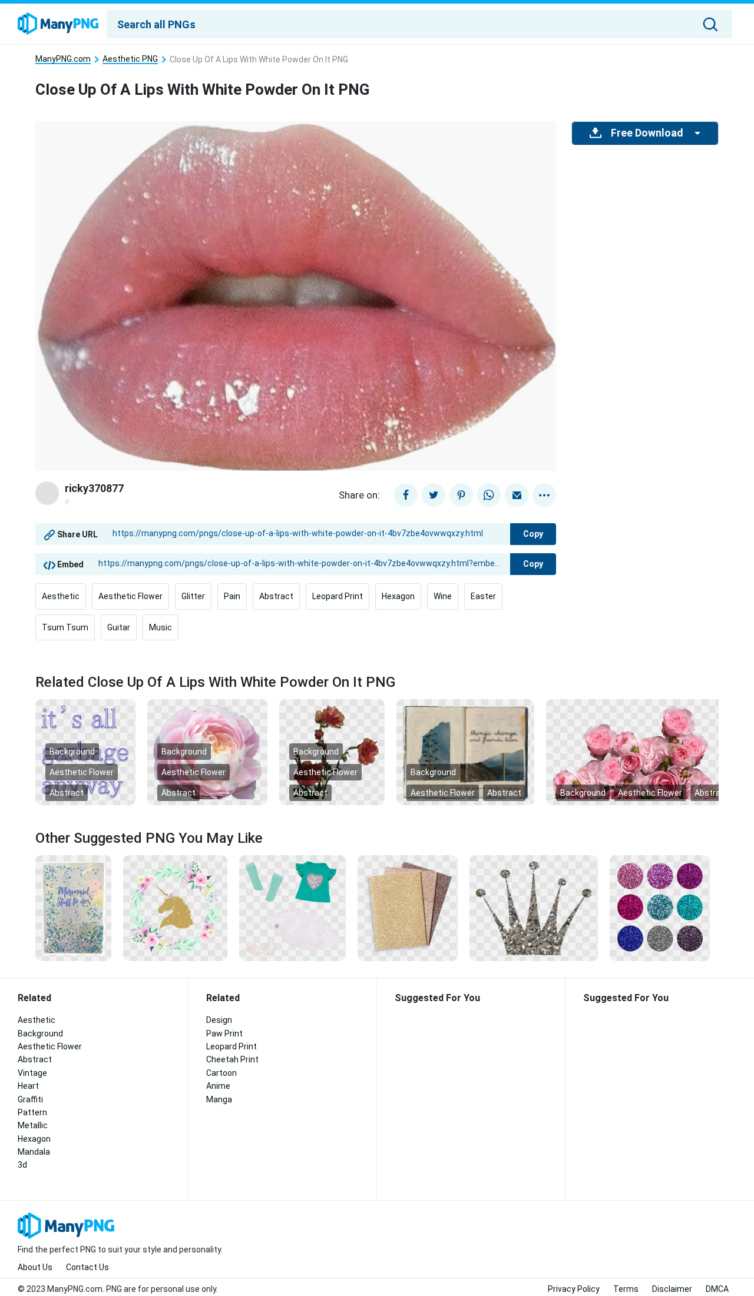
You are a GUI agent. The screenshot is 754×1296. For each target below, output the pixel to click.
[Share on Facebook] (406, 495)
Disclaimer (672, 1289)
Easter (483, 596)
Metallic (33, 1125)
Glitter (193, 596)
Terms (626, 1289)
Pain (232, 596)
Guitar (118, 627)
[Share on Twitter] (433, 495)
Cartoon (221, 1073)
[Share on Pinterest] (461, 495)
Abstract (276, 596)
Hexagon (398, 596)
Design (219, 1020)
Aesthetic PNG (130, 59)
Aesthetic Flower (130, 596)
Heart (28, 1086)
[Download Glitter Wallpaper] (292, 907)
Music (160, 627)
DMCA (717, 1289)
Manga (219, 1099)
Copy (533, 534)
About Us (35, 1267)
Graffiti (30, 1099)
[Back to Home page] (58, 24)
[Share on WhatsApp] (489, 495)
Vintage (32, 1073)
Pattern (32, 1112)
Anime (218, 1086)
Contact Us (87, 1267)
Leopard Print (337, 596)
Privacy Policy (574, 1289)
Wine (443, 596)
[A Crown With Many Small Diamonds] (533, 907)
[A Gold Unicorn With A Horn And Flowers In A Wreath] (175, 907)
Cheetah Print (232, 1059)
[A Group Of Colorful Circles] (660, 907)
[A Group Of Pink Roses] (644, 751)
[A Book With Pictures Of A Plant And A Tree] (465, 751)
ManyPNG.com (63, 59)
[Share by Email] (516, 495)
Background (72, 751)
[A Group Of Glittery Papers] (407, 907)
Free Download (647, 133)
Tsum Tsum (65, 627)
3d (22, 1164)
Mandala (34, 1152)
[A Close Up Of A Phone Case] (73, 907)
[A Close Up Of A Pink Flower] (207, 751)
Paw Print (224, 1033)
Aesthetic (61, 596)
